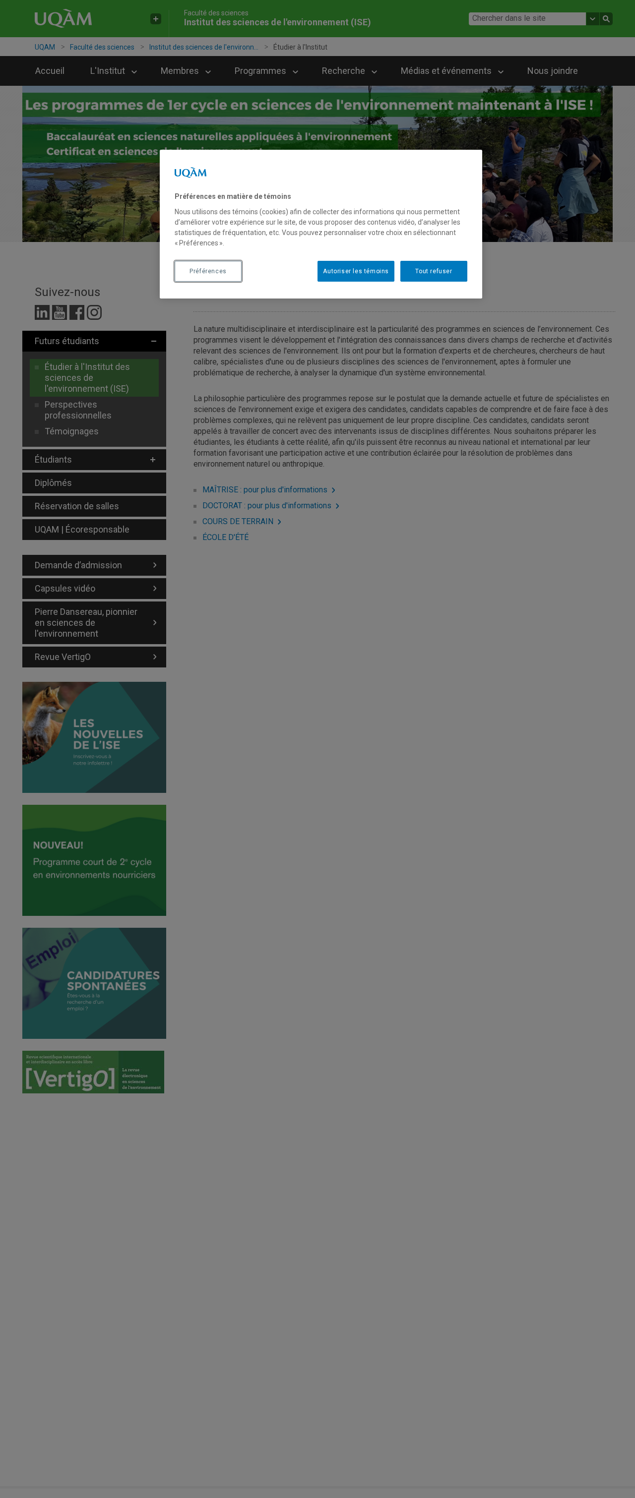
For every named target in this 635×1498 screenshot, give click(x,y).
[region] (321, 224)
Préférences (208, 271)
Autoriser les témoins (356, 271)
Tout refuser (433, 271)
